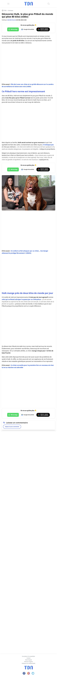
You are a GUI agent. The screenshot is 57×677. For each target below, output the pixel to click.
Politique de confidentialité (28, 663)
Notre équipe (28, 660)
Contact (28, 658)
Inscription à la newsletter (28, 656)
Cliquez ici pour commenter (12, 426)
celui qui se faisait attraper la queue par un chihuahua (21, 299)
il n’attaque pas (48, 145)
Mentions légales (28, 661)
